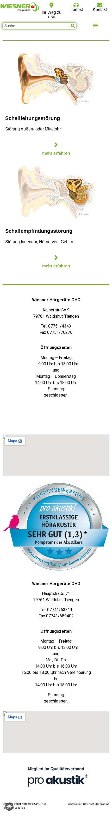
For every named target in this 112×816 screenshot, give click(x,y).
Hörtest (76, 9)
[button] (95, 25)
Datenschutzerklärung (96, 803)
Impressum (73, 803)
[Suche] (73, 26)
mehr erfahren (56, 153)
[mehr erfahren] (56, 145)
